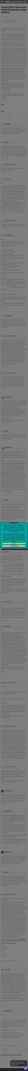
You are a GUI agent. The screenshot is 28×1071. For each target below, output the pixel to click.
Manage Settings (14, 546)
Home (6, 1)
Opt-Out (13, 541)
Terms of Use (7, 538)
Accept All (14, 543)
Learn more (16, 531)
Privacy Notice (20, 536)
